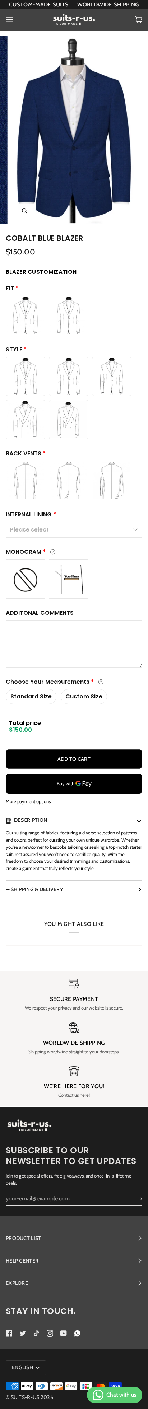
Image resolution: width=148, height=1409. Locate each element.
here (84, 1095)
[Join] (132, 1198)
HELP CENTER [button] (22, 1261)
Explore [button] (17, 1283)
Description (30, 820)
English (23, 1367)
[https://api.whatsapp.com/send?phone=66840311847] (77, 1333)
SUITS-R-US (25, 1397)
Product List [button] (23, 1238)
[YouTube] (63, 1333)
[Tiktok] (36, 1333)
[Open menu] (16, 19)
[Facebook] (9, 1333)
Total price (25, 723)
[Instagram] (50, 1333)
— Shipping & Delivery (34, 889)
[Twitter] (22, 1333)
